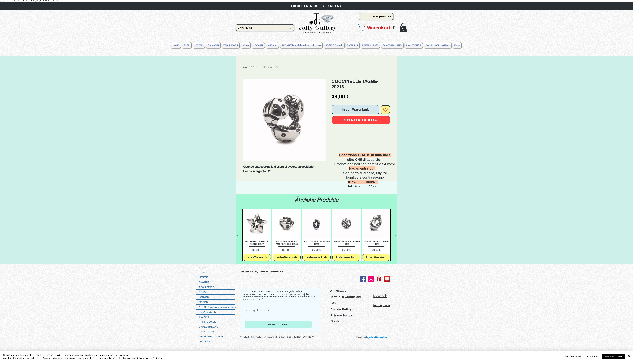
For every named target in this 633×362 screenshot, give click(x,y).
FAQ (334, 303)
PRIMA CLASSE (207, 321)
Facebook (380, 296)
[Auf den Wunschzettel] (385, 109)
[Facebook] (363, 279)
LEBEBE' (203, 277)
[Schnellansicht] (257, 223)
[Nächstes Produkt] (395, 235)
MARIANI (204, 302)
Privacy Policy (341, 315)
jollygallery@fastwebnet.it (376, 337)
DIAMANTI (204, 282)
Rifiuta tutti (591, 356)
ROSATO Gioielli (207, 312)
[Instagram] (371, 279)
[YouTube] (387, 279)
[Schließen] (629, 356)
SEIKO (202, 292)
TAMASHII (204, 317)
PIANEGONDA (206, 331)
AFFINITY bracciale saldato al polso (217, 307)
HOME (202, 267)
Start (245, 67)
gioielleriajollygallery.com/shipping (145, 358)
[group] (316, 235)
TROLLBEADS (206, 287)
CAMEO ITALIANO (208, 326)
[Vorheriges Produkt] (238, 235)
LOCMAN (204, 297)
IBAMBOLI (204, 341)
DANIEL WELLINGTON (211, 336)
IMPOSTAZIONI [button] (572, 356)
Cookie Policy (341, 309)
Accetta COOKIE (613, 356)
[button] (375, 27)
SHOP (202, 272)
